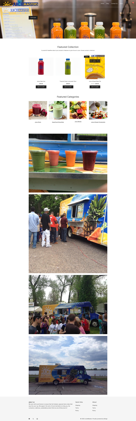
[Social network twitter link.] (33, 418)
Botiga (105, 418)
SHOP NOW (33, 17)
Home (102, 3)
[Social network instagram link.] (37, 418)
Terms (77, 408)
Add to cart (41, 86)
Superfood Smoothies (58, 122)
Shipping (77, 405)
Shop (121, 3)
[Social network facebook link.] (29, 418)
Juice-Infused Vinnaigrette (98, 122)
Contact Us (114, 3)
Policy (77, 410)
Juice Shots (38, 122)
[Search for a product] (125, 3)
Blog (107, 3)
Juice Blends (78, 121)
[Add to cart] (41, 67)
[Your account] (129, 3)
